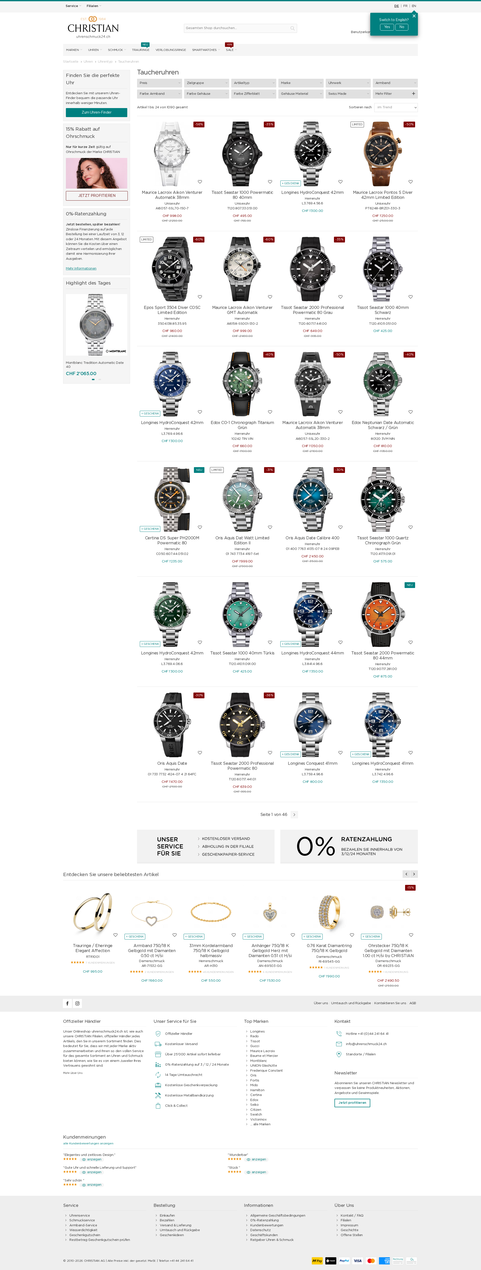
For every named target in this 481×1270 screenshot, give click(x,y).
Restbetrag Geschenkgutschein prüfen (99, 1240)
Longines (257, 1031)
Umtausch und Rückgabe (351, 1003)
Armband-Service (83, 1225)
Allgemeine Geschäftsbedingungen (277, 1215)
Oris (253, 1075)
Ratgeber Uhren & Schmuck (272, 1240)
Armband (383, 83)
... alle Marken (260, 1124)
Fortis (254, 1080)
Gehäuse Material (294, 94)
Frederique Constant (266, 1070)
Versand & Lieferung (175, 1225)
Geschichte (349, 1230)
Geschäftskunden (264, 1235)
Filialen (346, 1220)
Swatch (256, 1114)
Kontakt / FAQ (352, 1215)
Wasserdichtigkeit (83, 1230)
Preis (143, 83)
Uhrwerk (334, 83)
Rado (254, 1036)
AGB (412, 1003)
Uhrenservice (79, 1215)
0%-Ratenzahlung (264, 1220)
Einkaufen (167, 1215)
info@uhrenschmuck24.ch (366, 1044)
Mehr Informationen (81, 268)
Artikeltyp (241, 83)
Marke (285, 83)
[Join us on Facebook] (68, 1007)
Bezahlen (167, 1220)
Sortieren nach (360, 107)
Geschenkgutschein (84, 1235)
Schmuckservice (82, 1220)
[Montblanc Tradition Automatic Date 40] (96, 325)
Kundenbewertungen (266, 1225)
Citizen (255, 1110)
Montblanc (258, 1061)
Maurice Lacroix (262, 1051)
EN (414, 6)
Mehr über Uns (72, 1073)
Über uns (321, 1003)
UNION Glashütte (263, 1065)
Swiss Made (337, 94)
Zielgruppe (195, 83)
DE (396, 6)
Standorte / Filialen (361, 1054)
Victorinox (258, 1119)
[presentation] (69, 333)
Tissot (255, 1041)
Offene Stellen (352, 1235)
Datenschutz (260, 1230)
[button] (93, 379)
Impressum (349, 1225)
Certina (256, 1095)
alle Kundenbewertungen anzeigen (88, 1143)
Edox (254, 1100)
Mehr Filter (384, 94)
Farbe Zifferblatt (247, 94)
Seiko (254, 1105)
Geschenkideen (172, 1235)
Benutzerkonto (363, 32)
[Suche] (292, 28)
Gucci (254, 1046)
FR (405, 6)
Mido (254, 1085)
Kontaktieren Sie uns (390, 1003)
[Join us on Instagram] (77, 1007)
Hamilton (257, 1090)
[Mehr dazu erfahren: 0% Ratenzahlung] (349, 847)
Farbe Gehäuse (198, 94)
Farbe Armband (152, 94)
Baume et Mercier (264, 1056)
